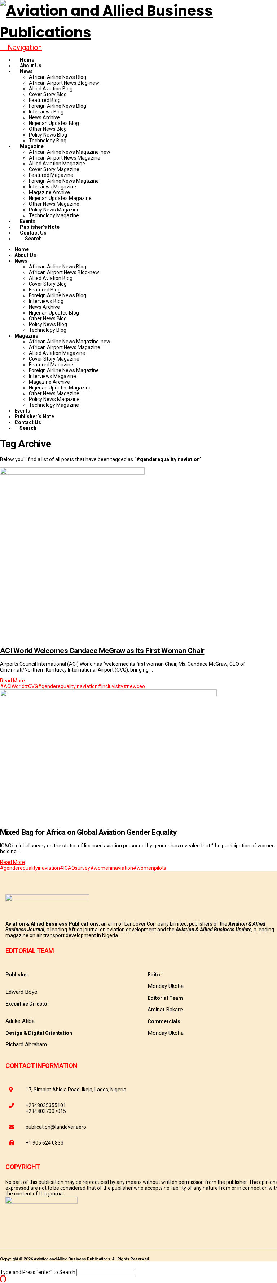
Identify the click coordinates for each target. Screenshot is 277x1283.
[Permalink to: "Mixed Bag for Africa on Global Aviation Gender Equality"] (108, 695)
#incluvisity (110, 686)
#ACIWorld (12, 686)
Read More (12, 680)
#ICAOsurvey (75, 868)
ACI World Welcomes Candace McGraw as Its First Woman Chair (102, 650)
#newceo (134, 686)
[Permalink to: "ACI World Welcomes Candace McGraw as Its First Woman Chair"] (72, 473)
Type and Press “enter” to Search (37, 1272)
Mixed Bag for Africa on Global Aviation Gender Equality (88, 832)
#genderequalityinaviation (68, 686)
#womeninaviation (111, 868)
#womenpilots (149, 868)
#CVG (31, 686)
